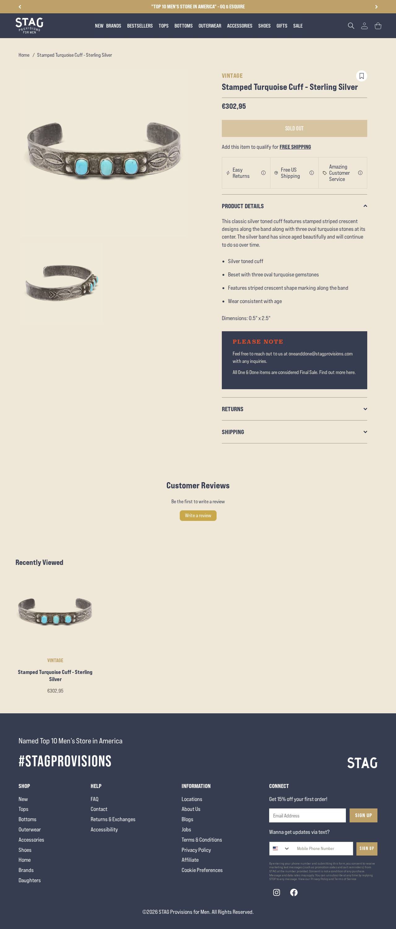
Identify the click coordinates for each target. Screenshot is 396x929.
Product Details (243, 206)
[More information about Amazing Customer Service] (360, 173)
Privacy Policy (196, 850)
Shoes (25, 850)
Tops (23, 809)
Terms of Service (345, 879)
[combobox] (279, 848)
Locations (192, 799)
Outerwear (30, 829)
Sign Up (363, 815)
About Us (191, 809)
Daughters (30, 880)
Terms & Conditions (202, 839)
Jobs (186, 829)
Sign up (366, 849)
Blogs (187, 819)
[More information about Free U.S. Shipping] (312, 173)
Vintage (232, 75)
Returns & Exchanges (113, 819)
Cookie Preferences (202, 870)
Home (24, 55)
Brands (26, 870)
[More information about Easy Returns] (263, 173)
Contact (99, 809)
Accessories (31, 839)
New (23, 799)
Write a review (198, 515)
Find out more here (337, 372)
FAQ (94, 799)
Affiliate (190, 859)
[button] (376, 7)
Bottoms (28, 819)
